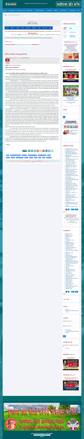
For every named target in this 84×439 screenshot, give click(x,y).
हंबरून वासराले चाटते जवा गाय (70, 189)
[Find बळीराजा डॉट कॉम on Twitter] (73, 126)
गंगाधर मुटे (7, 58)
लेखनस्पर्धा (26, 38)
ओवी (66, 267)
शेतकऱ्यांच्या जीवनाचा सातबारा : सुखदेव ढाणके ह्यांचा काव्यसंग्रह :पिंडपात (72, 262)
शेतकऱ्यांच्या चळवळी (69, 275)
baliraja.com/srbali (70, 102)
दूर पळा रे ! (67, 233)
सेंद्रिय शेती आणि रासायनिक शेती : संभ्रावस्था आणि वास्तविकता (71, 153)
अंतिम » (76, 209)
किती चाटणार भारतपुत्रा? (70, 206)
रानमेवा (39, 27)
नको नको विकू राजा (69, 265)
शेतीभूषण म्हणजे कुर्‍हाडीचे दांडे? (15, 155)
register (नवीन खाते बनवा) (37, 161)
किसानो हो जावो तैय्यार (69, 243)
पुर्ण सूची (64, 211)
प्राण (66, 241)
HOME (7, 27)
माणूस (67, 254)
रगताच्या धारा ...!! (68, 246)
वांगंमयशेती (74, 130)
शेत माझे (67, 264)
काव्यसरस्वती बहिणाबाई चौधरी (71, 256)
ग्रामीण (40, 157)
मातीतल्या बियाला (68, 252)
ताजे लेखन (12, 38)
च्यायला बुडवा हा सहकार (69, 270)
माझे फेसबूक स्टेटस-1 (69, 148)
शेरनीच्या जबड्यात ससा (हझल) (71, 286)
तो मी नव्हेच (67, 272)
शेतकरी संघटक (48, 157)
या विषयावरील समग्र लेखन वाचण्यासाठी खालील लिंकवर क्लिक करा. (70, 99)
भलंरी (66, 268)
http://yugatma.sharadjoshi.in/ (41, 435)
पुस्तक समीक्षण (68, 255)
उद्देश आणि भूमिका (68, 178)
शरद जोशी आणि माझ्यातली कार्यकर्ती (71, 203)
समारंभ (22, 27)
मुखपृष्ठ (4, 10)
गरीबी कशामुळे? (68, 236)
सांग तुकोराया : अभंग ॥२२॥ (70, 260)
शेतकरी (11, 28)
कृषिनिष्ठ (7, 155)
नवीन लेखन (7, 38)
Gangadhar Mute (19, 157)
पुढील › (73, 209)
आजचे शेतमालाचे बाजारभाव (70, 159)
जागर (67, 238)
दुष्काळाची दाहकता (68, 242)
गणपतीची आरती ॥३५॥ (69, 184)
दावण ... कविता (68, 273)
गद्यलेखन (35, 157)
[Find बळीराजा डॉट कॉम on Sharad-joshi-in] (65, 126)
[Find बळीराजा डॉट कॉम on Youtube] (76, 126)
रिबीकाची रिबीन (68, 277)
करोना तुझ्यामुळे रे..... (69, 240)
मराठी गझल (39, 38)
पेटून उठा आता (68, 282)
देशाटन (50, 27)
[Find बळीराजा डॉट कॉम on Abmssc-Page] (68, 126)
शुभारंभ (67, 155)
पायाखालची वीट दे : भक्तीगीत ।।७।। (72, 192)
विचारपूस (67, 182)
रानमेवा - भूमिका (68, 160)
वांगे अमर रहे (45, 27)
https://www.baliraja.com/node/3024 (23, 44)
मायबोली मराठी (68, 288)
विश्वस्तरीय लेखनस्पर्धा (40, 10)
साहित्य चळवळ (16, 38)
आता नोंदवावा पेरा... (69, 283)
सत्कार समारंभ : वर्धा (69, 183)
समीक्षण (18, 27)
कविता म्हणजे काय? (73, 32)
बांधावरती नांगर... (68, 235)
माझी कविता (34, 27)
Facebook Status (21, 10)
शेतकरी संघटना (63, 10)
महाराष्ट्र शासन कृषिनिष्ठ (42, 155)
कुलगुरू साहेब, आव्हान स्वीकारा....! (71, 166)
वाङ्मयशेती (30, 38)
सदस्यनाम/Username (67, 321)
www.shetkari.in (67, 51)
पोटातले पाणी (68, 284)
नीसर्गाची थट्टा (68, 249)
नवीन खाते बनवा (68, 330)
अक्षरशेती (21, 38)
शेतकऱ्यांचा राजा (72, 10)
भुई (66, 237)
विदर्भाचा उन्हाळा (68, 281)
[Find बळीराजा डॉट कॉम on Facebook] (70, 126)
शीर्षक (71, 28)
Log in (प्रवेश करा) (25, 161)
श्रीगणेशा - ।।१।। (69, 274)
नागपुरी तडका (44, 38)
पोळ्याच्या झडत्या (68, 151)
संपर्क (78, 10)
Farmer (12, 157)
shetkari (26, 157)
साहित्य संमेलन (24, 404)
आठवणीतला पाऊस (69, 245)
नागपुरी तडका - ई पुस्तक (70, 150)
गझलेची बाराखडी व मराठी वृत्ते (70, 200)
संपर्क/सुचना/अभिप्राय (69, 174)
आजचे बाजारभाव (12, 10)
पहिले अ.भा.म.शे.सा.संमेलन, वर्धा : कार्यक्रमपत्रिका (71, 195)
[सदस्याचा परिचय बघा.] (7, 61)
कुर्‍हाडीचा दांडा (24, 155)
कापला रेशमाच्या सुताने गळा (70, 202)
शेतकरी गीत (28, 27)
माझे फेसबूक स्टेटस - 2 (69, 165)
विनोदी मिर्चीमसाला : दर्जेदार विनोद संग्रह (72, 156)
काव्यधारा (34, 38)
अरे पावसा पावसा (68, 287)
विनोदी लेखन (49, 38)
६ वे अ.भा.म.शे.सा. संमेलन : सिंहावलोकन (72, 250)
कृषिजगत (42, 404)
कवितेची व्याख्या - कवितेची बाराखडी (72, 36)
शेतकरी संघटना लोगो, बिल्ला (70, 188)
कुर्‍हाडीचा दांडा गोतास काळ (32, 155)
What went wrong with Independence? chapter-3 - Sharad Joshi (71, 163)
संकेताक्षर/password (67, 326)
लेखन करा (67, 309)
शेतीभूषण (49, 155)
